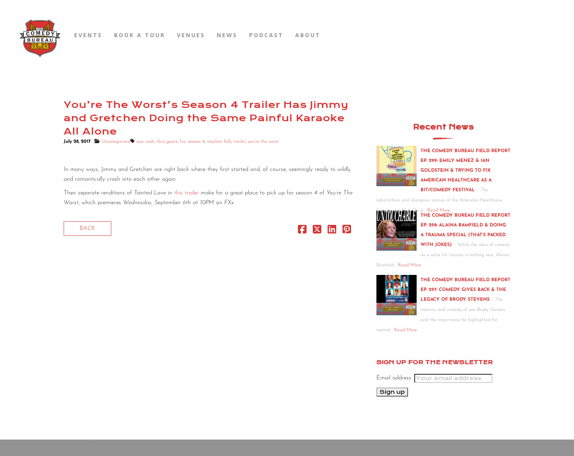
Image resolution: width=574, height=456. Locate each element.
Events (88, 35)
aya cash (145, 141)
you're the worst (263, 141)
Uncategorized (116, 141)
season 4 (196, 141)
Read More (409, 265)
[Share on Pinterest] (346, 231)
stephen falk (219, 141)
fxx (182, 141)
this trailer (186, 193)
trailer (240, 141)
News (227, 35)
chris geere (167, 141)
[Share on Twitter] (317, 231)
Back (87, 229)
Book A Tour (139, 35)
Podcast (266, 35)
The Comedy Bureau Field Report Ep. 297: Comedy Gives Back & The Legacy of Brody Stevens (465, 290)
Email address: (395, 378)
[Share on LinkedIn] (331, 231)
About (308, 35)
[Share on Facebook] (302, 231)
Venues (191, 35)
